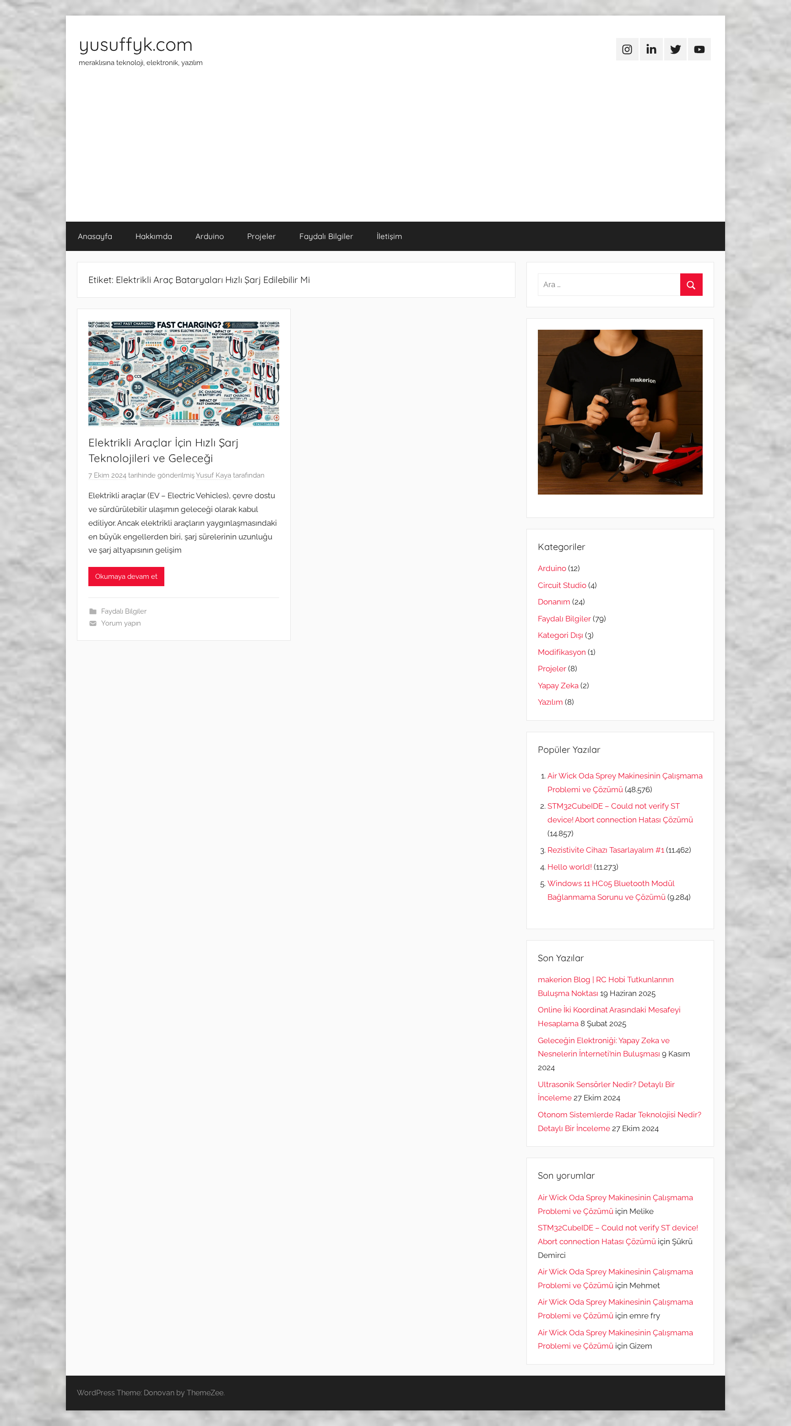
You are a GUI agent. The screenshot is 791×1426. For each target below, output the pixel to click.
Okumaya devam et (126, 576)
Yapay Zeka (558, 685)
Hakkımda (153, 236)
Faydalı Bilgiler (326, 236)
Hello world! (569, 866)
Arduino (209, 236)
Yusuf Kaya (213, 475)
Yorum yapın (121, 623)
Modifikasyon (562, 652)
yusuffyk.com (136, 44)
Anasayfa (95, 236)
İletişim (389, 236)
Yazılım (550, 702)
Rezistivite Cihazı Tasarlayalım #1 (605, 850)
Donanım (554, 601)
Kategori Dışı (560, 635)
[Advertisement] (395, 153)
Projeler (261, 236)
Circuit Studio (562, 585)
